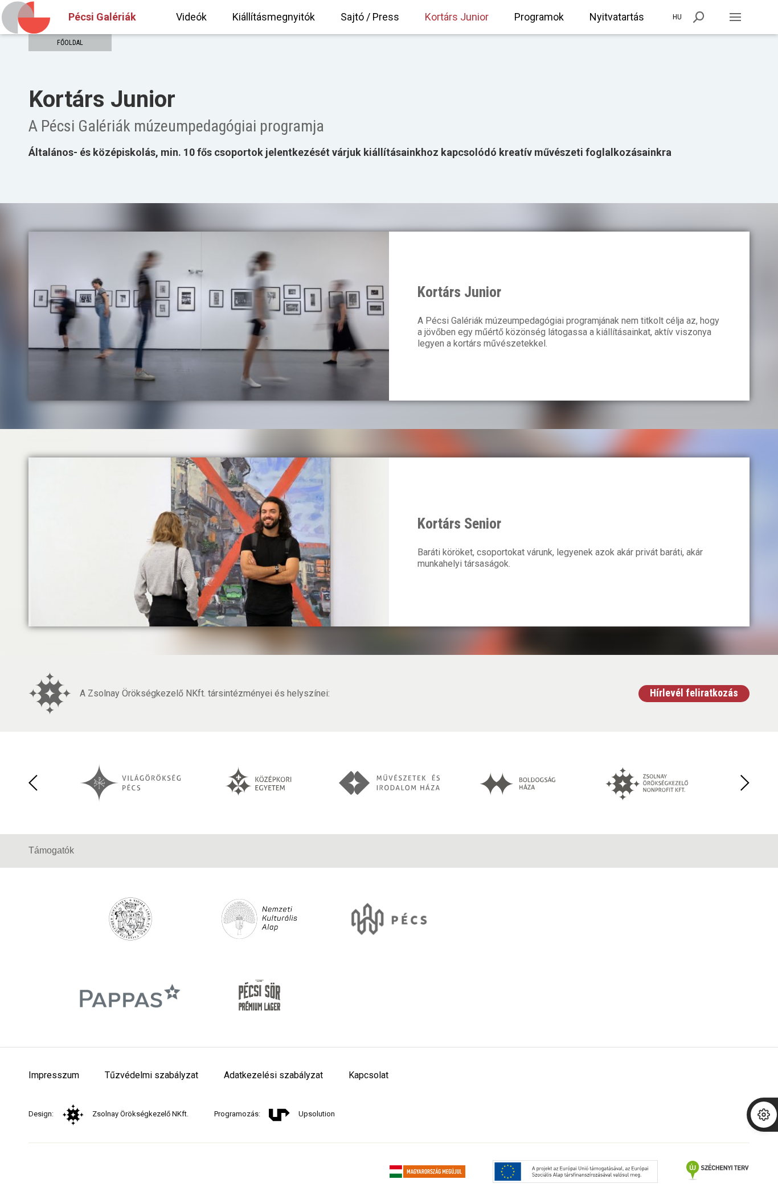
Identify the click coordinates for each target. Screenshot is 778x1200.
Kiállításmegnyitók (273, 17)
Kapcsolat (368, 1075)
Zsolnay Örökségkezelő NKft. (140, 1114)
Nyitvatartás (616, 17)
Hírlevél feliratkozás (694, 693)
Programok (539, 17)
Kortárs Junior (457, 17)
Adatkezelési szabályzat (273, 1075)
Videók (191, 17)
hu (677, 17)
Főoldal (70, 43)
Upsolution (316, 1114)
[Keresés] (699, 17)
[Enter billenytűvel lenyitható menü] (735, 17)
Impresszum (53, 1075)
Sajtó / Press (370, 17)
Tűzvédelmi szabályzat (151, 1075)
